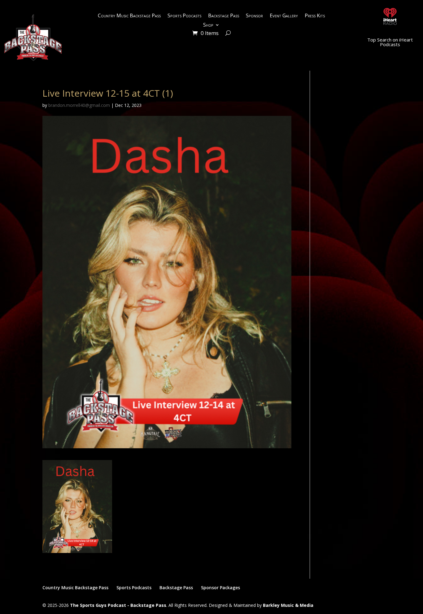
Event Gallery (284, 16)
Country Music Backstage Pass (129, 16)
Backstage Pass (223, 16)
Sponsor (254, 16)
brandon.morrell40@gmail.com (79, 105)
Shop (208, 25)
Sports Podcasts (184, 16)
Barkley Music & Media (288, 605)
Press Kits (315, 16)
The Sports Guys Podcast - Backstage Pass (118, 605)
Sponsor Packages (220, 587)
